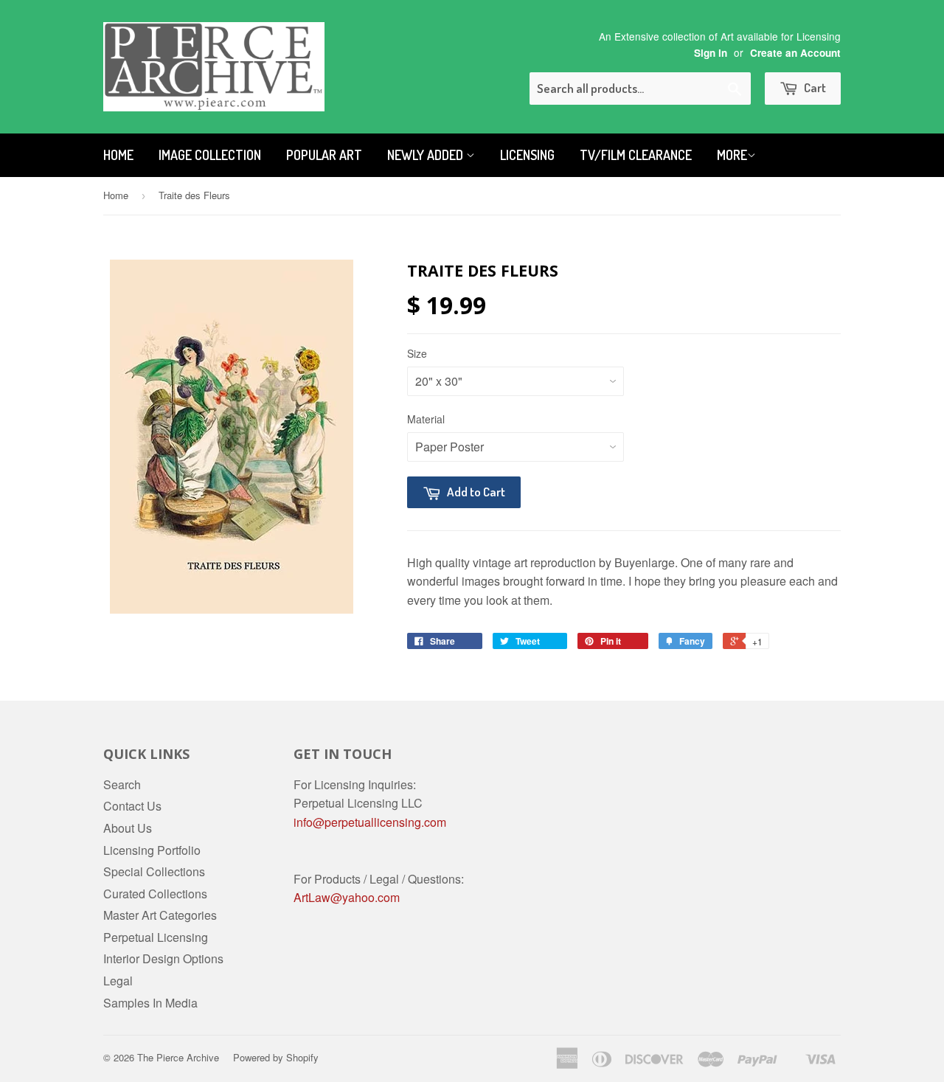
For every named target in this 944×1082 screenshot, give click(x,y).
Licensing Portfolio (152, 850)
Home (118, 155)
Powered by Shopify (276, 1057)
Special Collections (154, 871)
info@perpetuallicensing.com (370, 822)
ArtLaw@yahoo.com (347, 897)
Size (417, 353)
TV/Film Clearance (636, 155)
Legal (118, 980)
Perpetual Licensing (155, 937)
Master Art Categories (160, 914)
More (732, 155)
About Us (127, 827)
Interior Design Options (163, 958)
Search (122, 784)
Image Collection (210, 155)
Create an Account (795, 53)
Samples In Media (150, 1002)
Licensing (527, 155)
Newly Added (426, 155)
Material (426, 419)
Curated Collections (155, 893)
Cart (814, 87)
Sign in (710, 53)
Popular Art (324, 155)
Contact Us (132, 805)
